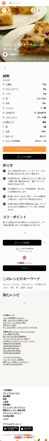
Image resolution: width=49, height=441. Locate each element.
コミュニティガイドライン (14, 407)
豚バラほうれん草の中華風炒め (14, 336)
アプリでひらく (26, 149)
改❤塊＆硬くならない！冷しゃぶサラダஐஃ (19, 332)
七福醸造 (21, 263)
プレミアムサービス (11, 393)
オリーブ (9, 89)
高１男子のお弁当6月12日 (12, 364)
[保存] (39, 10)
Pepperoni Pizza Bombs (12, 343)
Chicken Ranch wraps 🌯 (12, 346)
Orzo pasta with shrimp (12, 350)
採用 (5, 399)
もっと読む (42, 59)
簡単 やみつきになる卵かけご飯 (15, 320)
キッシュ (6, 284)
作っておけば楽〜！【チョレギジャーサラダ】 (20, 327)
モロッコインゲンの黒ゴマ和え (14, 323)
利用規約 (6, 404)
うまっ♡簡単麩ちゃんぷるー (13, 318)
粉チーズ (9, 136)
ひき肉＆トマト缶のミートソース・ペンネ (18, 341)
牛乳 (8, 103)
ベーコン (9, 108)
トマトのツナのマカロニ (12, 357)
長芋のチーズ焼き (9, 325)
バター (5, 287)
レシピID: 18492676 (25, 248)
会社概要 (6, 396)
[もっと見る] (44, 10)
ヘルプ (5, 418)
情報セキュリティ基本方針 (14, 410)
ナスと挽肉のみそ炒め (11, 334)
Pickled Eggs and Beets (12, 353)
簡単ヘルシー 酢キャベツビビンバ (15, 362)
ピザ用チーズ (8, 122)
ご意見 (5, 401)
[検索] (10, 3)
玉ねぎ (9, 112)
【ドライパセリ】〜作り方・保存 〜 (16, 339)
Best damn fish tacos (11, 348)
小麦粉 (8, 84)
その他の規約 (8, 416)
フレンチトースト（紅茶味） (13, 359)
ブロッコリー (11, 117)
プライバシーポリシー (12, 413)
